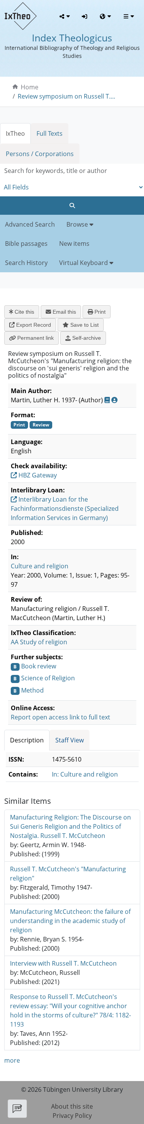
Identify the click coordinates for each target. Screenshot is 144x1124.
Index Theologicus (72, 37)
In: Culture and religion (85, 774)
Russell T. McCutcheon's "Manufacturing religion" (68, 873)
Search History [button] (26, 262)
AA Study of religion (39, 642)
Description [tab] (27, 740)
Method (32, 690)
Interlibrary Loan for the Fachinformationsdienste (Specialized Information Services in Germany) (65, 508)
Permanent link (35, 338)
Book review (38, 666)
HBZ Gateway (37, 475)
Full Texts (49, 133)
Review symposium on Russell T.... (66, 96)
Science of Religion (48, 678)
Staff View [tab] (69, 740)
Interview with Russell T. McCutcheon (63, 963)
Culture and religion (39, 566)
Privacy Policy (72, 1115)
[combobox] (72, 171)
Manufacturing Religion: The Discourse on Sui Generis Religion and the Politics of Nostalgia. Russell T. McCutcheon (70, 826)
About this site (72, 1106)
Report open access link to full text (60, 717)
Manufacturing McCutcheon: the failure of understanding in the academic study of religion (70, 920)
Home (29, 87)
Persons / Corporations (40, 154)
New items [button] (74, 243)
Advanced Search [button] (30, 224)
